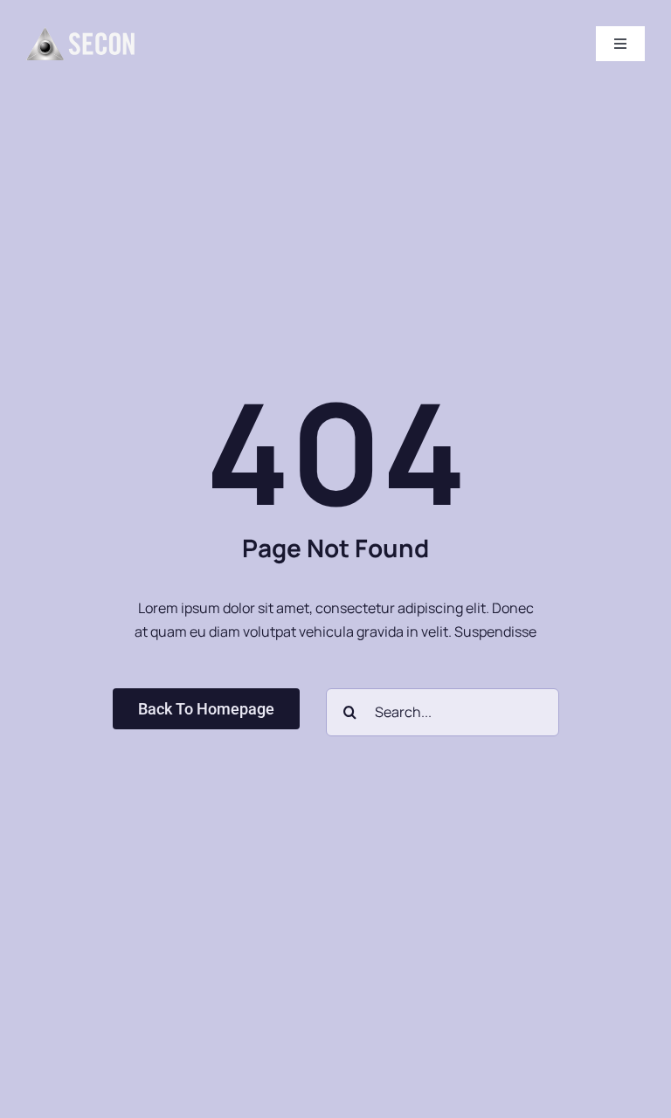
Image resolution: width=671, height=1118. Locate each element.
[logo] (80, 34)
